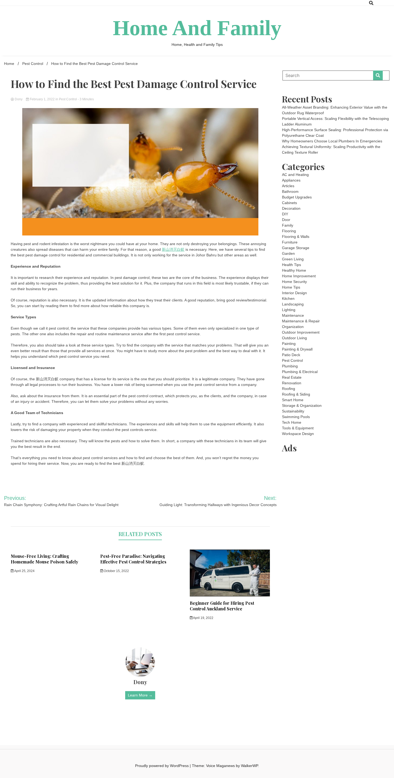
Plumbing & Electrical (300, 372)
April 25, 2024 (24, 571)
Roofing (288, 388)
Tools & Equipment (298, 428)
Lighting (288, 310)
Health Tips (291, 265)
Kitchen (288, 298)
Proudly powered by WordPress (162, 766)
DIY (285, 214)
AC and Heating (295, 174)
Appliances (291, 180)
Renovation (291, 383)
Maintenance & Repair (301, 321)
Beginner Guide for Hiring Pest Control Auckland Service (222, 605)
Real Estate (292, 377)
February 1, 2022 (42, 99)
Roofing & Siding (296, 394)
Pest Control (68, 99)
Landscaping (293, 304)
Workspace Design (298, 434)
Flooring (289, 231)
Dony (18, 99)
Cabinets (289, 203)
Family (287, 225)
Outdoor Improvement (300, 332)
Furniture (290, 242)
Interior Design (294, 293)
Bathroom (290, 191)
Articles (288, 186)
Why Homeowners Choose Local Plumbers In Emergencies (332, 141)
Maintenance (293, 315)
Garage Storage (295, 248)
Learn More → (140, 695)
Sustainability (293, 411)
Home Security (294, 281)
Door (286, 219)
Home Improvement (299, 276)
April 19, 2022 (202, 618)
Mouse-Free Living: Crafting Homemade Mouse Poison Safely (44, 559)
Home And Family (197, 28)
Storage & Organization (302, 405)
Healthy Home (294, 270)
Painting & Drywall (297, 349)
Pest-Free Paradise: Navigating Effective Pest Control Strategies (133, 559)
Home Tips (291, 287)
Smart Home (292, 400)
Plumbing (290, 366)
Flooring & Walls (295, 236)
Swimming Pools (296, 417)
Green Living (293, 259)
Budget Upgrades (297, 197)
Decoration (291, 208)
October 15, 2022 (116, 571)
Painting (289, 343)
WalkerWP (249, 766)
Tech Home (291, 422)
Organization (293, 327)
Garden (288, 253)
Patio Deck (291, 355)
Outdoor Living (294, 338)
